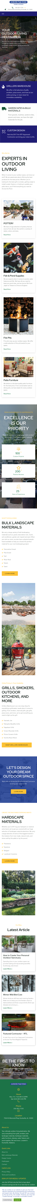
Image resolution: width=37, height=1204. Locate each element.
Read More (7, 234)
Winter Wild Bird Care (12, 994)
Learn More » (7, 969)
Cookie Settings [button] (7, 1200)
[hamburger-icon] (3, 13)
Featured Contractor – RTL (15, 1033)
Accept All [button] (17, 1200)
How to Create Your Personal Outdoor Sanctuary (16, 956)
